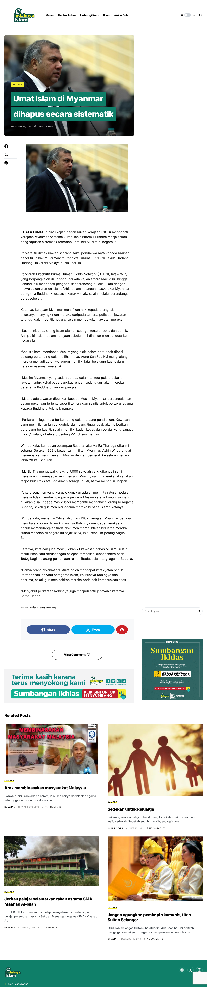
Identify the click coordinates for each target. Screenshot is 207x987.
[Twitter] (190, 970)
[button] (6, 15)
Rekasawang (21, 983)
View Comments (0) (77, 654)
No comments (53, 807)
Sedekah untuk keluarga (131, 809)
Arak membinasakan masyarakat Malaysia (45, 787)
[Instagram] (199, 970)
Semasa (17, 84)
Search (198, 611)
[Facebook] (182, 970)
